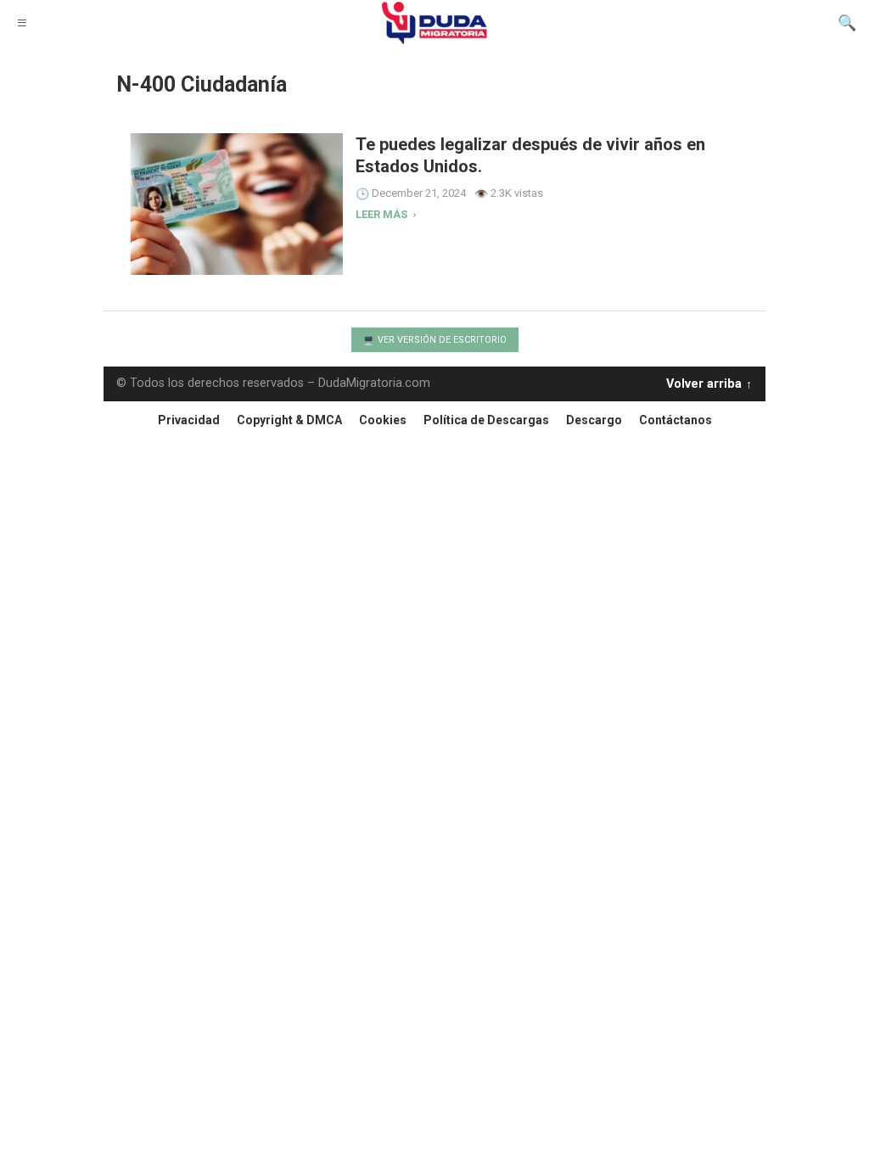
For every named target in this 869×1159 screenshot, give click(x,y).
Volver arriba (704, 381)
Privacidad (189, 420)
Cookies (382, 420)
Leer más (383, 215)
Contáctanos (675, 420)
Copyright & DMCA (289, 420)
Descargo (594, 420)
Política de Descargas (486, 420)
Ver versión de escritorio (441, 339)
